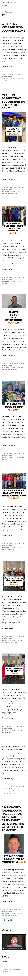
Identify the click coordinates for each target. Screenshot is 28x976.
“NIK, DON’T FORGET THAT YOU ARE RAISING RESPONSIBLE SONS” (13, 101)
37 (11, 920)
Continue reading (8, 66)
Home (4, 5)
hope (3, 80)
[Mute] (22, 948)
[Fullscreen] (24, 948)
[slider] (12, 948)
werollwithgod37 (8, 74)
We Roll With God (9, 3)
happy (22, 78)
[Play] (3, 948)
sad (16, 80)
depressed (6, 78)
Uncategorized (7, 76)
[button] (14, 942)
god (19, 78)
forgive (15, 78)
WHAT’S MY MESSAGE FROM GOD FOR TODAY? (13, 27)
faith (11, 78)
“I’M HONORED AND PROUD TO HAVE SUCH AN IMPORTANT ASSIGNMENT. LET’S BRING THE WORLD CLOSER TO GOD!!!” (13, 819)
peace (12, 80)
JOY (6, 80)
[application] (14, 942)
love (9, 80)
